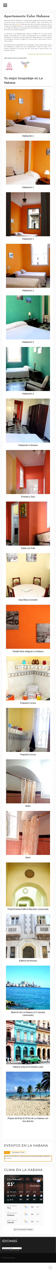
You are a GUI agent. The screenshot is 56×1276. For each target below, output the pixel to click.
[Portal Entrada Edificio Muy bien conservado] (28, 884)
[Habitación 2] (28, 317)
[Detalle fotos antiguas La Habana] (28, 627)
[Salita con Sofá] (28, 524)
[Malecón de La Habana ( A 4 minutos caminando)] (28, 988)
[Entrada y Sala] (28, 472)
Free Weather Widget (25, 1229)
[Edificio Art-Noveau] (28, 936)
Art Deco (17, 24)
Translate (16, 1250)
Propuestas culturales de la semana (40, 54)
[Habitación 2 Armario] (28, 421)
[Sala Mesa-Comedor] (28, 575)
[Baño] (28, 781)
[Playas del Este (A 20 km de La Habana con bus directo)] (28, 1094)
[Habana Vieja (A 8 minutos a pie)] (28, 1042)
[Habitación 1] (28, 111)
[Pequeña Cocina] (28, 678)
